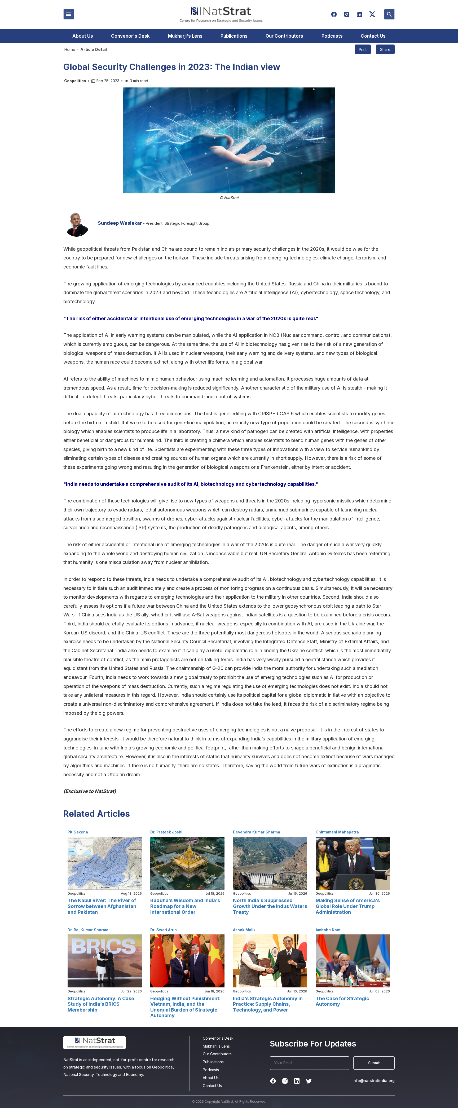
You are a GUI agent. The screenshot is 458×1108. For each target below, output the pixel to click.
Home (69, 49)
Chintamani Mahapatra (337, 832)
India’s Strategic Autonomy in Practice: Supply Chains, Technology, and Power (268, 1004)
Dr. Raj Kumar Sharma (88, 930)
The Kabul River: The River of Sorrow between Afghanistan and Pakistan (102, 906)
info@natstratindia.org (374, 1080)
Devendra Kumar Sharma (256, 832)
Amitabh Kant (328, 930)
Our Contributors (284, 36)
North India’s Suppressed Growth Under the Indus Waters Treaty (270, 906)
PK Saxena (78, 832)
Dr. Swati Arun (163, 930)
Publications (234, 36)
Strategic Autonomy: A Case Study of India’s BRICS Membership (101, 1004)
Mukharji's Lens (185, 36)
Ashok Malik (244, 930)
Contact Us (373, 36)
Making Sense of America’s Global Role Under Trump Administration (348, 906)
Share (385, 49)
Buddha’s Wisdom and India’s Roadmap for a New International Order (185, 906)
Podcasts (332, 36)
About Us (82, 36)
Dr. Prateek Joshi (166, 832)
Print (363, 49)
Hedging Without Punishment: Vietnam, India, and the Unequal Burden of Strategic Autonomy (185, 1007)
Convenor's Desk (130, 36)
